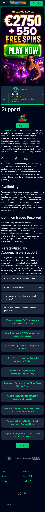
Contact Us (27, 481)
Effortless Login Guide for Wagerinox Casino (22, 347)
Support (4, 476)
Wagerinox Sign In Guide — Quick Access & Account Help (22, 422)
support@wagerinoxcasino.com (27, 144)
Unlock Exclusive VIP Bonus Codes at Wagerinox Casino (22, 334)
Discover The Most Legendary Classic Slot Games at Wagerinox (22, 410)
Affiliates (5, 481)
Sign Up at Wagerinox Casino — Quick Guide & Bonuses (22, 435)
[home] (18, 4)
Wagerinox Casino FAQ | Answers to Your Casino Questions (22, 322)
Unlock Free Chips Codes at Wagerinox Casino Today (22, 372)
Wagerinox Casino (11, 130)
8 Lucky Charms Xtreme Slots (22, 99)
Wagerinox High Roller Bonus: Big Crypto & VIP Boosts (22, 397)
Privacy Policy (28, 476)
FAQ (3, 471)
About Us (26, 471)
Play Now (37, 3)
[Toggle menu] (4, 3)
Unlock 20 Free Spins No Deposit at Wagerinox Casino (22, 359)
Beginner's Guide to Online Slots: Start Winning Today (22, 384)
